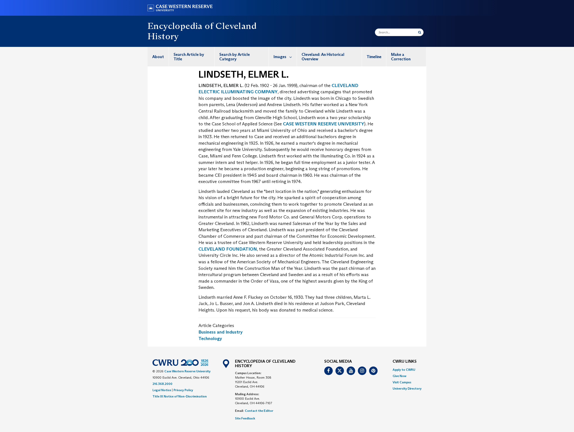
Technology (210, 338)
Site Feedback (245, 418)
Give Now (399, 376)
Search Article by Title (189, 56)
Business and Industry (220, 332)
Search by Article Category (234, 56)
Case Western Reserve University (187, 371)
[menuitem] (158, 56)
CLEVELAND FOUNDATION (227, 249)
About (158, 56)
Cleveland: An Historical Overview (323, 56)
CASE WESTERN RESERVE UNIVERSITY (323, 124)
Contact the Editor (259, 411)
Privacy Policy (183, 390)
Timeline (374, 56)
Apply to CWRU (404, 370)
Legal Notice (161, 390)
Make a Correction (401, 56)
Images (280, 56)
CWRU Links (405, 361)
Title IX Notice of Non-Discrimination (179, 396)
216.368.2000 (162, 384)
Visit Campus (402, 382)
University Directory (407, 388)
